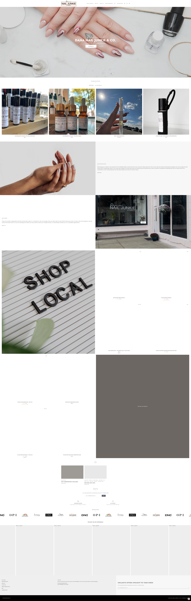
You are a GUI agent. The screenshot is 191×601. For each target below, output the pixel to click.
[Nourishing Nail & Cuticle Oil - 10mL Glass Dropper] (72, 112)
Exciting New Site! (89, 483)
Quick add (25, 133)
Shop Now (99, 172)
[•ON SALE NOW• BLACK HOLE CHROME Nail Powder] (72, 431)
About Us (3, 583)
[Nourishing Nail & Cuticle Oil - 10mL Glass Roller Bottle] (25, 112)
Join (103, 495)
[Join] (188, 588)
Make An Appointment (6, 586)
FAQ (2, 588)
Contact (143, 222)
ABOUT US (4, 225)
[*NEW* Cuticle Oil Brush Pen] (119, 112)
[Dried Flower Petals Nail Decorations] (72, 378)
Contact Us (4, 584)
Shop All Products (5, 581)
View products (91, 46)
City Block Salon (4, 590)
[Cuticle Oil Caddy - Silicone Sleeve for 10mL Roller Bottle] (166, 112)
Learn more (101, 46)
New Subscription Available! (69, 481)
